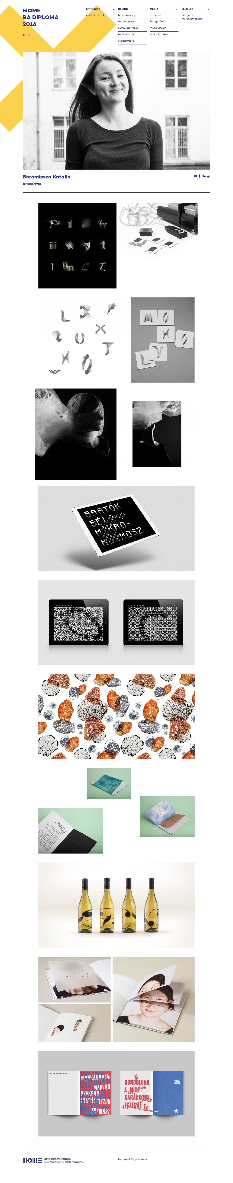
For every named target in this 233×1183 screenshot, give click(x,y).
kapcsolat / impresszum (132, 1159)
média (154, 9)
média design (158, 28)
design (123, 9)
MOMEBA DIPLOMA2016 (41, 18)
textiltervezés (126, 34)
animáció (155, 15)
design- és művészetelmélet (192, 17)
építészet (93, 9)
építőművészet (95, 15)
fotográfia (156, 21)
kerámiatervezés (128, 28)
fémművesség (126, 15)
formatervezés (127, 21)
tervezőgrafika (159, 34)
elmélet (187, 9)
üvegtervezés (126, 41)
